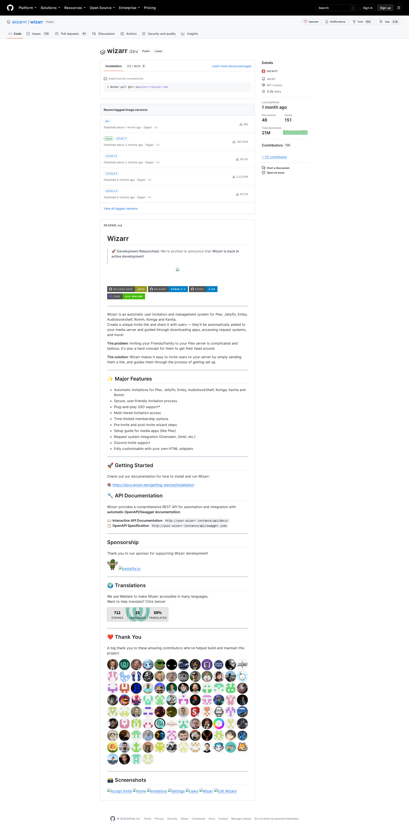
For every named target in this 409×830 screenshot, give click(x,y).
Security (172, 818)
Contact (223, 818)
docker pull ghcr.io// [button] (137, 86)
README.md (113, 225)
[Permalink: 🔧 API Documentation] (104, 496)
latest (108, 138)
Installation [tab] (113, 66)
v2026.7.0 (111, 156)
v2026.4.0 (111, 173)
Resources (73, 8)
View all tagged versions (121, 208)
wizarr (36, 22)
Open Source (100, 8)
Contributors (276, 145)
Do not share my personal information (277, 818)
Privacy (159, 818)
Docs (212, 818)
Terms (147, 818)
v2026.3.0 (111, 191)
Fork (364, 21)
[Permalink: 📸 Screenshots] (104, 780)
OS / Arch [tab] (135, 66)
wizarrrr (19, 22)
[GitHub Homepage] (112, 818)
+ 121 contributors (274, 157)
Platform (26, 8)
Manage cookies (241, 818)
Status (184, 818)
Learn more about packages (231, 66)
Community (198, 818)
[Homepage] (10, 7)
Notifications (337, 21)
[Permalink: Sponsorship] (104, 542)
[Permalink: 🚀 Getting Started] (104, 465)
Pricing (150, 8)
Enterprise (127, 8)
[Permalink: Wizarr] (104, 239)
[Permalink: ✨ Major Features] (104, 379)
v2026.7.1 (121, 138)
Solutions (49, 8)
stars (274, 91)
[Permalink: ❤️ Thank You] (104, 637)
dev (107, 121)
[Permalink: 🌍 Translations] (104, 585)
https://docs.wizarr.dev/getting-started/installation (153, 485)
